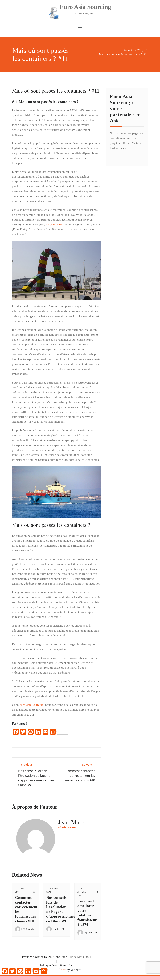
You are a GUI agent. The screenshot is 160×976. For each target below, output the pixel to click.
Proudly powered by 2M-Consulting (44, 956)
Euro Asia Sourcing (31, 704)
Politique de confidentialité (57, 965)
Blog (140, 50)
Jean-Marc (31, 929)
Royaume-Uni (54, 224)
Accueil (128, 50)
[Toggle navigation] (80, 27)
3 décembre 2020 (81, 892)
